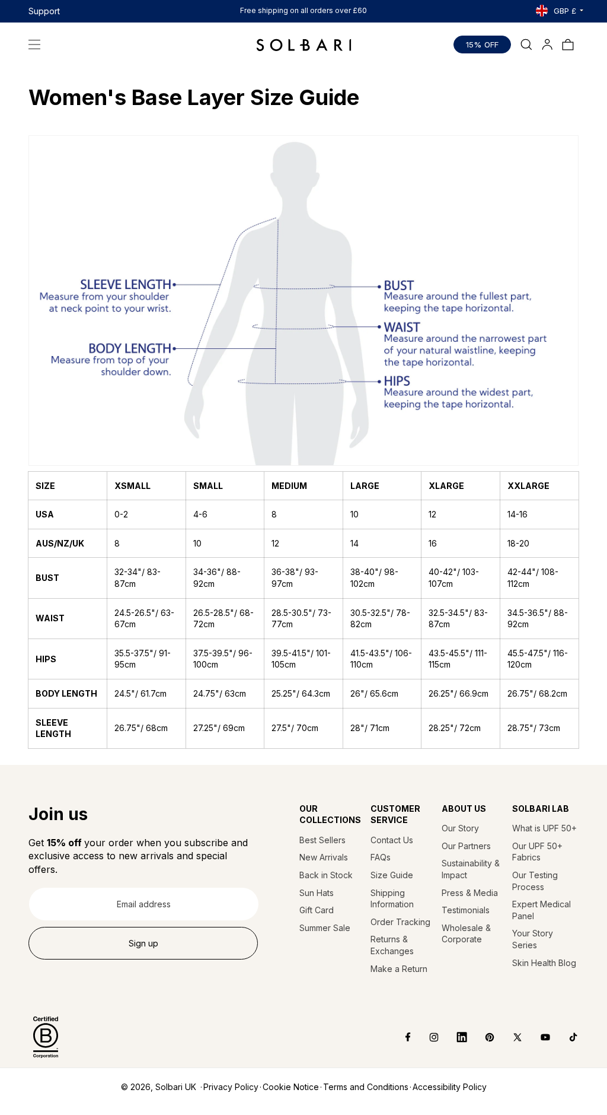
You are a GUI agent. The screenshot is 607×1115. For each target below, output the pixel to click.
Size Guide (391, 875)
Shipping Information (392, 899)
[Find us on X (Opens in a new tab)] (509, 1037)
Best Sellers (322, 840)
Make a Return (398, 969)
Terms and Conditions (365, 1086)
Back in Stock (326, 875)
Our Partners (466, 846)
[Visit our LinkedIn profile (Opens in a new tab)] (453, 1037)
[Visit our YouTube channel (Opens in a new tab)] (537, 1037)
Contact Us (391, 840)
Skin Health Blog (544, 963)
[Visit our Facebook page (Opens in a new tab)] (399, 1037)
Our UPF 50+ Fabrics (537, 852)
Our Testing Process (535, 881)
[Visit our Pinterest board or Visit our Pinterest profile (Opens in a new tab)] (481, 1037)
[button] (34, 44)
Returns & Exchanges (392, 945)
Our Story (460, 828)
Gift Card (316, 910)
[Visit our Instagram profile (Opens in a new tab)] (425, 1037)
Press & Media (470, 893)
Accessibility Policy (450, 1086)
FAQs (380, 857)
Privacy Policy (230, 1086)
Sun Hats (316, 893)
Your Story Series (532, 939)
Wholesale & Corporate (466, 934)
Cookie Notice (291, 1086)
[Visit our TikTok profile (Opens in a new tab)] (565, 1037)
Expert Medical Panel (541, 910)
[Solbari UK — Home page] (304, 44)
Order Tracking (400, 922)
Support (44, 11)
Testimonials (466, 910)
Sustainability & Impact (471, 869)
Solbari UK (175, 1087)
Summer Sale (324, 928)
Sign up (143, 943)
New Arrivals (323, 857)
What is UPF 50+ (544, 828)
